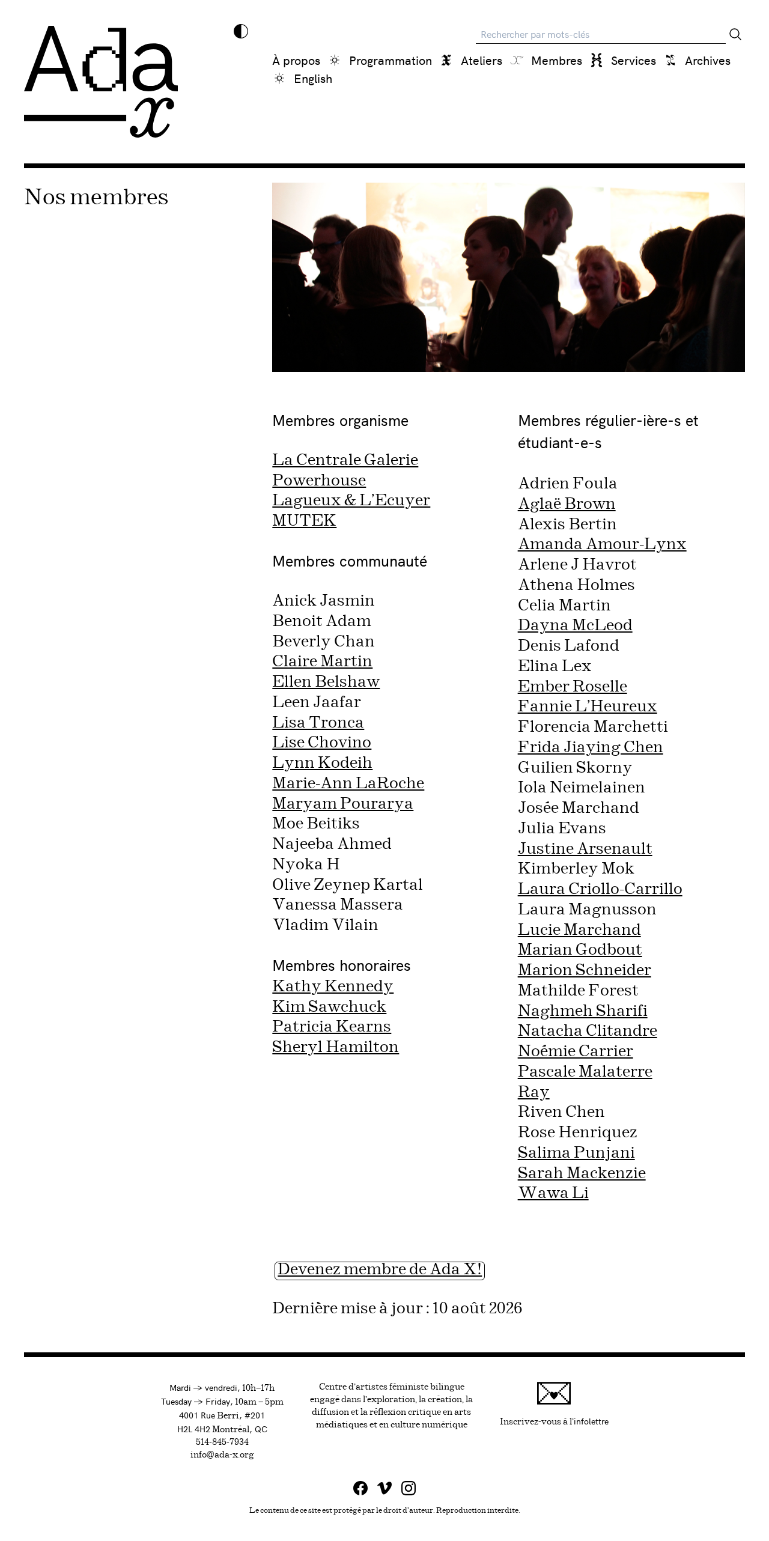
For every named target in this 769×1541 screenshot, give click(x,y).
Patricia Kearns (331, 1027)
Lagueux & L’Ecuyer (351, 500)
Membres (556, 59)
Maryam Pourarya (342, 804)
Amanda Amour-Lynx (602, 544)
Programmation (390, 59)
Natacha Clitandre (587, 1031)
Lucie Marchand (579, 930)
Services (633, 59)
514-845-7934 (222, 1442)
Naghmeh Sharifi (583, 1011)
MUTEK (304, 521)
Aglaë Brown (567, 504)
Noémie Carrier (575, 1051)
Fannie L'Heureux (587, 706)
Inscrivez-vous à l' (554, 1420)
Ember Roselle (572, 687)
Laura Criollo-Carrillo (600, 889)
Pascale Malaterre (585, 1072)
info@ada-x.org (222, 1455)
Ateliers (481, 59)
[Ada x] (101, 81)
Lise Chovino (321, 742)
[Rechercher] (735, 34)
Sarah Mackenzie (582, 1173)
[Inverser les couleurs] (241, 31)
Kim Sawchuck (329, 1007)
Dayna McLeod (575, 625)
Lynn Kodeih (322, 763)
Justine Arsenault (585, 849)
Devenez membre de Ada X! (380, 1269)
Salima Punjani (576, 1153)
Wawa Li (553, 1193)
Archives (708, 59)
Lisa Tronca (318, 723)
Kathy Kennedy (333, 986)
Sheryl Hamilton (335, 1047)
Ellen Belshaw (326, 682)
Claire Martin (322, 661)
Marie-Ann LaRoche (348, 783)
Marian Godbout (580, 950)
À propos (296, 59)
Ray (534, 1092)
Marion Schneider (584, 970)
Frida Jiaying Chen (590, 747)
